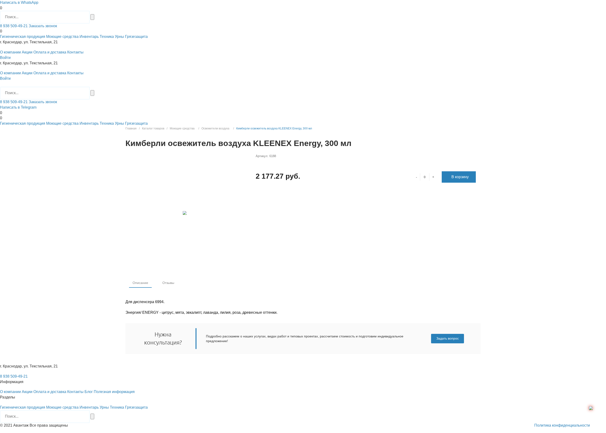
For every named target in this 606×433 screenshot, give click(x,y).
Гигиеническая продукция (22, 37)
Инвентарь (89, 37)
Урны (119, 37)
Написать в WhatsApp (19, 2)
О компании (10, 52)
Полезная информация (114, 392)
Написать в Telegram (18, 107)
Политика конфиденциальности (562, 425)
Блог (89, 392)
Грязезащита (136, 37)
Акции (27, 52)
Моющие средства (62, 37)
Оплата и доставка (49, 52)
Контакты (75, 52)
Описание (140, 283)
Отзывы (168, 283)
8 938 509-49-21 (14, 26)
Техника (107, 37)
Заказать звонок (42, 26)
